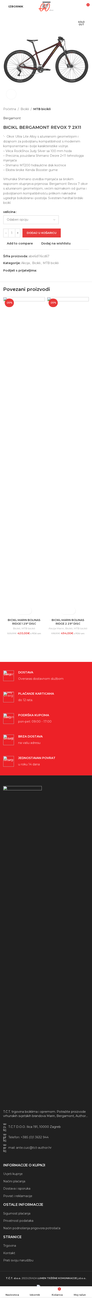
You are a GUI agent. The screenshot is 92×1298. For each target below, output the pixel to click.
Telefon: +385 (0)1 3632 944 (28, 1137)
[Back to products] (81, 109)
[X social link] (44, 270)
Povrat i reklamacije (17, 1196)
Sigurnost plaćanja (16, 1213)
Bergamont (12, 118)
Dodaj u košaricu (41, 232)
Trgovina (9, 1246)
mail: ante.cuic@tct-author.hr (30, 1148)
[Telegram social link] (59, 270)
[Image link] (22, 945)
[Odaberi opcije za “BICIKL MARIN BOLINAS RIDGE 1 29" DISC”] (20, 610)
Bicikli (25, 109)
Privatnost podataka (18, 1221)
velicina (9, 212)
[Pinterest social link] (49, 270)
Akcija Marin (56, 628)
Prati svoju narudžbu (18, 1260)
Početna (9, 109)
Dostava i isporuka (16, 1188)
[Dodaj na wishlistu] (28, 610)
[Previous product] (76, 109)
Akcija (25, 263)
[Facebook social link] (39, 270)
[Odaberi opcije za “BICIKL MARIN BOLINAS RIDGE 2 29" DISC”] (64, 610)
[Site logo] (46, 6)
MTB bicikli (42, 109)
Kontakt (9, 1253)
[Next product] (86, 109)
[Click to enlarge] (11, 94)
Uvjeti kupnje (13, 1174)
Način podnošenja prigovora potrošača (31, 1228)
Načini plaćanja (14, 1181)
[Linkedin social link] (54, 270)
